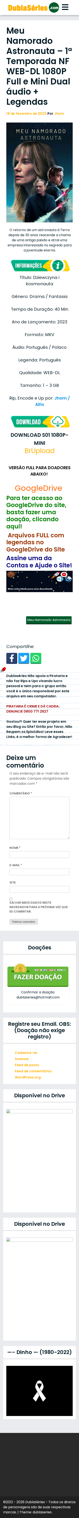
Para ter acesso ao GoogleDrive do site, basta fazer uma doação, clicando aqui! (36, 512)
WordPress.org (28, 1077)
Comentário (20, 793)
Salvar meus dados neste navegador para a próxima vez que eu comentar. (38, 907)
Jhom (59, 113)
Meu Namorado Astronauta (48, 620)
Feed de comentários (33, 1071)
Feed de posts (27, 1065)
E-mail (15, 865)
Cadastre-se (26, 1052)
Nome (14, 848)
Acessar (22, 1058)
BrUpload (40, 450)
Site (12, 882)
